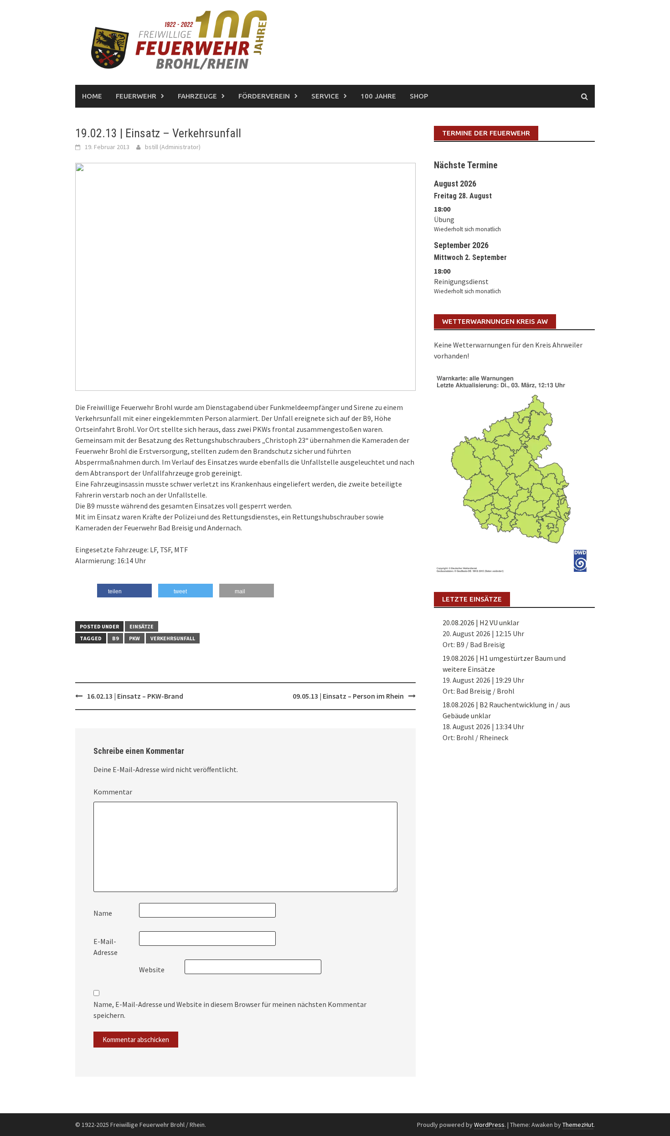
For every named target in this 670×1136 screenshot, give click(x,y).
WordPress (489, 1124)
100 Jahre (378, 96)
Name (102, 913)
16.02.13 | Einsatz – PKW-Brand (135, 695)
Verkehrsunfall (172, 638)
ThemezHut (577, 1124)
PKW (134, 638)
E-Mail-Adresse (105, 947)
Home (92, 96)
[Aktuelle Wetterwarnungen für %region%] (514, 472)
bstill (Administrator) (173, 147)
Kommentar (112, 791)
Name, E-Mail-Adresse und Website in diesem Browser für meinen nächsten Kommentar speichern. (229, 1010)
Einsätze (141, 626)
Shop (419, 96)
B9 (115, 638)
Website (152, 969)
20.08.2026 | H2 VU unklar (481, 622)
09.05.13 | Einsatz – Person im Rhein (348, 695)
